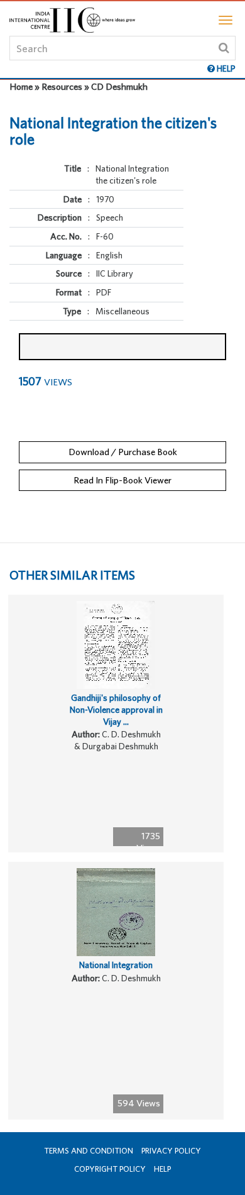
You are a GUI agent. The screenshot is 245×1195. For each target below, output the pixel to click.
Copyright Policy (110, 1169)
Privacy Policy (171, 1150)
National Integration (116, 965)
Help (162, 1169)
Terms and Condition (88, 1150)
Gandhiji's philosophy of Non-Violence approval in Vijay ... (116, 709)
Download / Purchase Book (122, 451)
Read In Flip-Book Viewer (123, 480)
